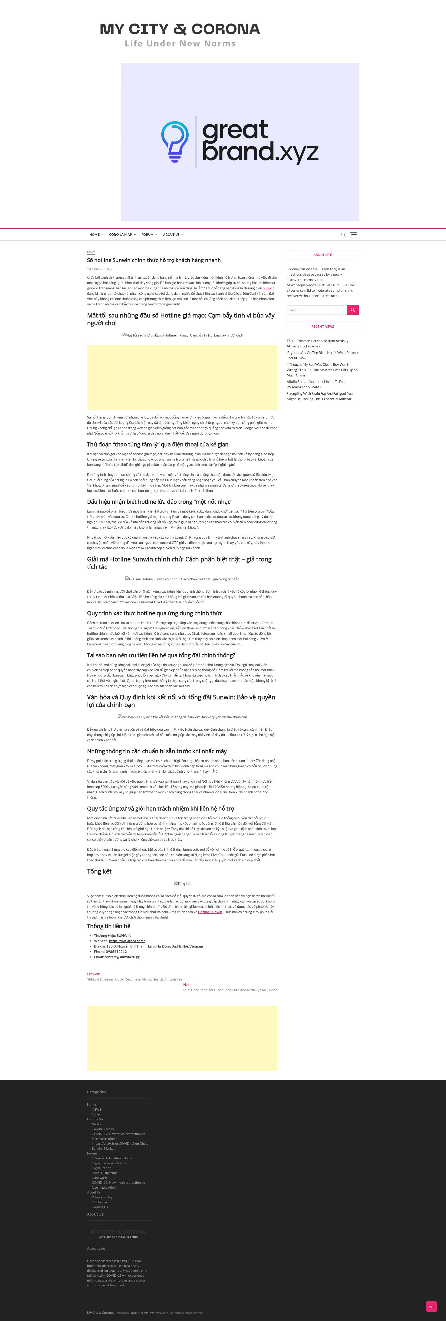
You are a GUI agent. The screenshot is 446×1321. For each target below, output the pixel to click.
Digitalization (101, 1168)
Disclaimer (100, 1202)
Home (94, 234)
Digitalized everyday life (109, 1163)
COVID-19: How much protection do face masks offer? (118, 1136)
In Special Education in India (112, 1158)
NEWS (96, 1109)
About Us (171, 234)
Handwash (99, 1178)
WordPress (157, 1312)
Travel (96, 1114)
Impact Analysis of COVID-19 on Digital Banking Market (120, 1145)
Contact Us (100, 1207)
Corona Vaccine (103, 1129)
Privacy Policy (102, 1197)
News (91, 252)
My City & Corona (100, 1312)
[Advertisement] (182, 377)
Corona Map (120, 234)
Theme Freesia (139, 1312)
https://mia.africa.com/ (127, 941)
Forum (147, 234)
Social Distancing (104, 1173)
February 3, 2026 (101, 269)
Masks (96, 1124)
